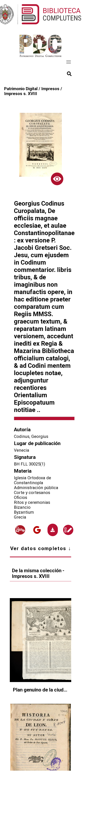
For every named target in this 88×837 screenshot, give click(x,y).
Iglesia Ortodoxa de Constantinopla (32, 480)
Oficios (20, 497)
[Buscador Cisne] (20, 530)
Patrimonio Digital (20, 88)
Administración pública (36, 487)
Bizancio (22, 507)
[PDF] (52, 530)
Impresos (50, 88)
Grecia (20, 517)
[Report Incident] (68, 530)
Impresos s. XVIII (20, 93)
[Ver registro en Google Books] (37, 530)
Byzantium (24, 512)
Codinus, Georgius (31, 436)
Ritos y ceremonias (32, 502)
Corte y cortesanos (32, 492)
